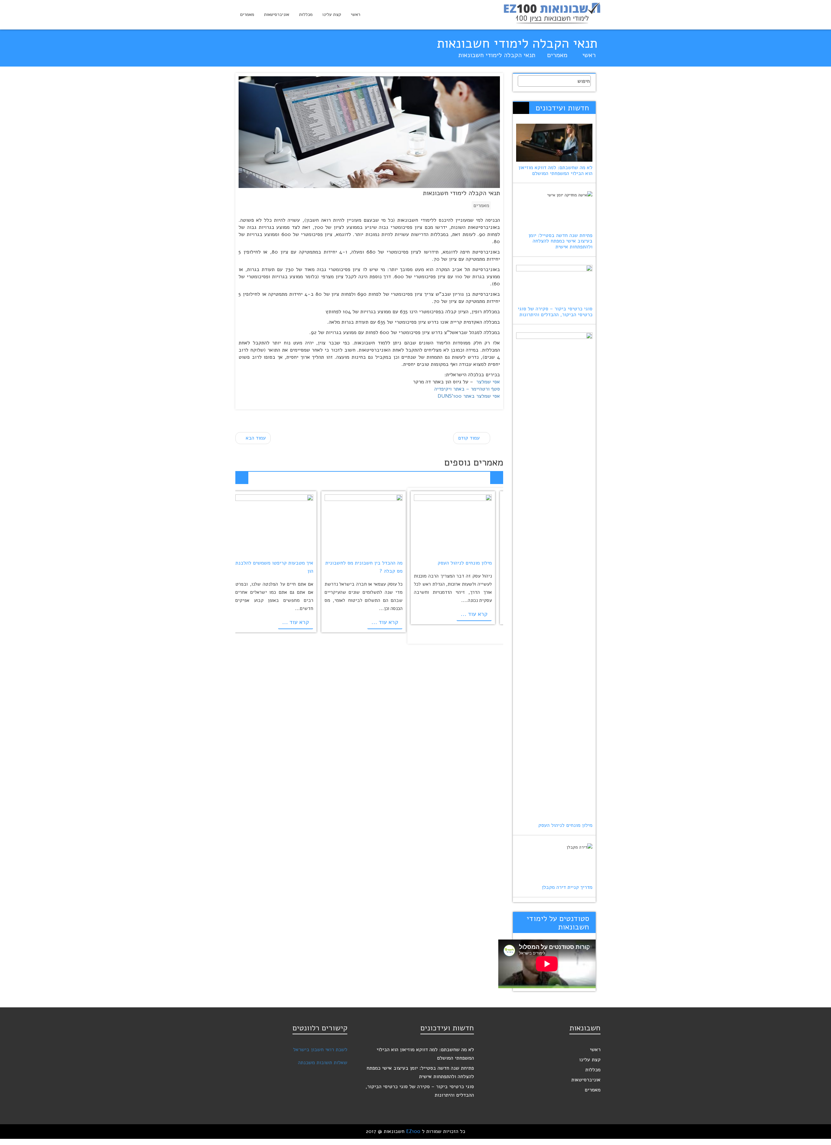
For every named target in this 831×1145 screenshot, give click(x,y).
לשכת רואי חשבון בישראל (320, 1049)
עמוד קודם (469, 438)
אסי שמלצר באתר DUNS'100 (469, 396)
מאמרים (247, 14)
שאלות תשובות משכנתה (322, 1062)
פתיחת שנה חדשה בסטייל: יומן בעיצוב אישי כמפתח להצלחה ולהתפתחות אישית (560, 241)
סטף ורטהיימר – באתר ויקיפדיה (467, 388)
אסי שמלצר (488, 381)
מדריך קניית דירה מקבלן (567, 887)
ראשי (355, 14)
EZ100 (413, 1131)
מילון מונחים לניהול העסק (465, 562)
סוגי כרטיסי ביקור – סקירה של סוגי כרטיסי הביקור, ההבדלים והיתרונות (555, 311)
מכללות (306, 14)
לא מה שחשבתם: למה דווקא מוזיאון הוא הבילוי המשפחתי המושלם (555, 170)
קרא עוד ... (474, 613)
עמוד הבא (255, 438)
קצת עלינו (331, 14)
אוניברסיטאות (276, 14)
